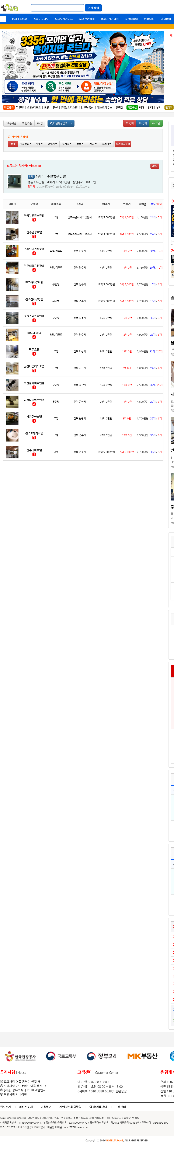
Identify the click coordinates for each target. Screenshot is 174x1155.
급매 (144, 123)
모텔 (46, 107)
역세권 (105, 143)
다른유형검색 (60, 123)
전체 (13, 143)
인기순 (28, 123)
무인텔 (20, 107)
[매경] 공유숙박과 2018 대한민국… (26, 1090)
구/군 (92, 143)
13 (99, 100)
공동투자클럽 (41, 18)
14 (102, 100)
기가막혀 (110, 18)
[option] (20, 1056)
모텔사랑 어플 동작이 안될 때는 (23, 1081)
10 (90, 100)
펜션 (55, 107)
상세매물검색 (123, 143)
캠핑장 (119, 107)
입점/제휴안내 (98, 1107)
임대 (150, 107)
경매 (131, 123)
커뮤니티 (149, 18)
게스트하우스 (104, 107)
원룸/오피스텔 (69, 107)
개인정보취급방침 (70, 1107)
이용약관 (46, 1107)
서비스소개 (26, 1107)
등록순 (12, 123)
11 (93, 100)
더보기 (155, 166)
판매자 (51, 143)
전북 (79, 143)
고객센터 (166, 18)
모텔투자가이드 (64, 18)
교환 (157, 123)
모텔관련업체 (86, 18)
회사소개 (5, 1107)
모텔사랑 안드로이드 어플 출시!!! (25, 1086)
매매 (141, 107)
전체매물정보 (19, 18)
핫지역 (66, 143)
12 (96, 100)
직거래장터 (131, 18)
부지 (158, 107)
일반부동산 (87, 107)
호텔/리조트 (34, 107)
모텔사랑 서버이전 (15, 1094)
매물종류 (25, 143)
